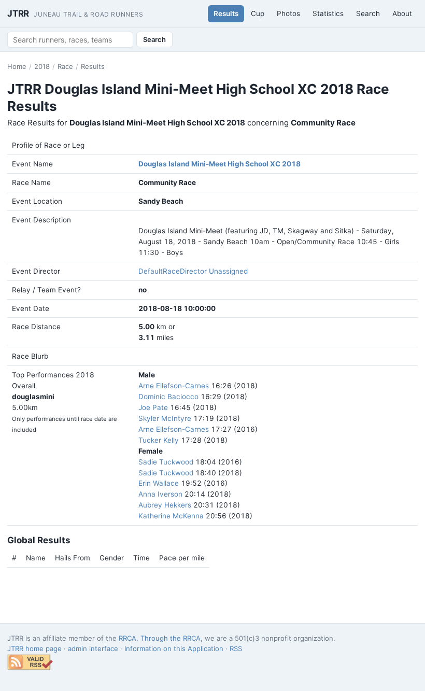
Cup (257, 13)
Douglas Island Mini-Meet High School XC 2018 (219, 164)
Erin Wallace (158, 483)
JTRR (75, 13)
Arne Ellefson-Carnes (173, 386)
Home (16, 66)
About (402, 13)
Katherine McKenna (171, 516)
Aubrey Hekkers (164, 505)
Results (226, 13)
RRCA (127, 638)
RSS (236, 648)
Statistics (328, 13)
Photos (288, 13)
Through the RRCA (170, 638)
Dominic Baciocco (168, 396)
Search (368, 13)
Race (65, 66)
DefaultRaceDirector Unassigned (193, 271)
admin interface (93, 648)
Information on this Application (173, 648)
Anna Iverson (160, 494)
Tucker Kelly (158, 440)
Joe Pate (153, 407)
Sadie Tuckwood (165, 462)
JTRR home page (34, 648)
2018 (42, 66)
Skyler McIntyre (164, 418)
